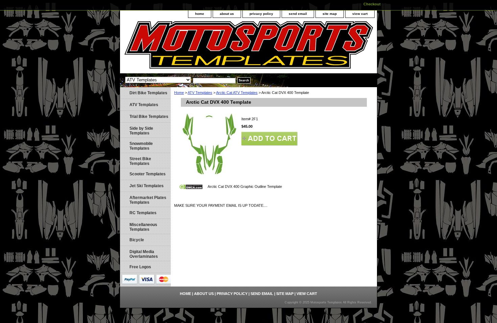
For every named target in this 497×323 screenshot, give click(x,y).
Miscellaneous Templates (143, 227)
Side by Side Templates (141, 130)
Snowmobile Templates (141, 146)
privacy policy (261, 14)
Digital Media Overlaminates (143, 254)
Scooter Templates (147, 174)
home (199, 14)
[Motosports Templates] (204, 47)
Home (179, 93)
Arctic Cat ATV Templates (237, 93)
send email (298, 14)
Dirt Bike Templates (148, 93)
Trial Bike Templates (148, 116)
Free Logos (140, 267)
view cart (360, 14)
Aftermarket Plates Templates (147, 200)
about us (227, 14)
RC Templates (143, 212)
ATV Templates (200, 93)
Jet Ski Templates (146, 185)
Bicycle (136, 240)
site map (330, 14)
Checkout (372, 4)
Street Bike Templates (140, 161)
